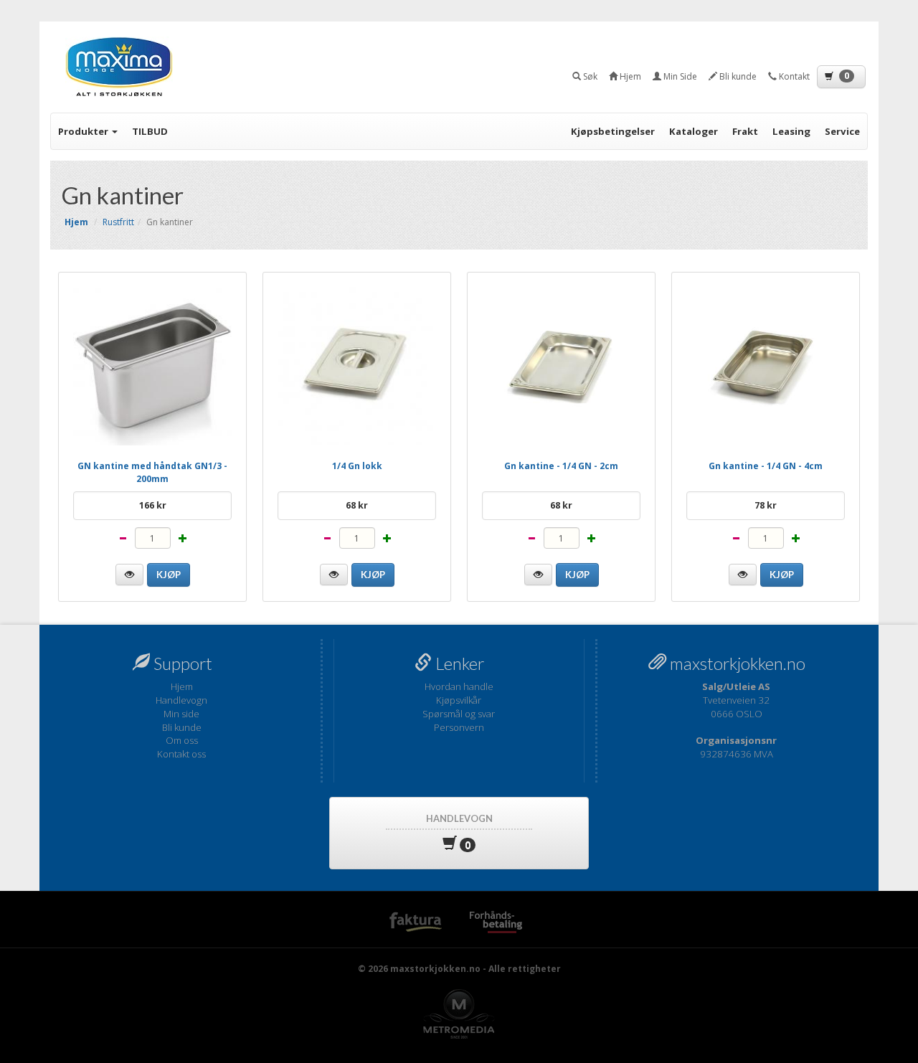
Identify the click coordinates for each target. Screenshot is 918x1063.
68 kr (357, 505)
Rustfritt (118, 222)
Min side (181, 713)
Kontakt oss (181, 753)
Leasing (791, 131)
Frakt (745, 131)
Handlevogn (181, 700)
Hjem (182, 686)
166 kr (152, 505)
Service (842, 131)
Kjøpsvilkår (458, 700)
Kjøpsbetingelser (613, 131)
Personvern (459, 727)
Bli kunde (182, 727)
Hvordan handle (459, 686)
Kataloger (693, 131)
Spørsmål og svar (458, 713)
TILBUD (150, 131)
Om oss (182, 740)
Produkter (84, 131)
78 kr (765, 505)
